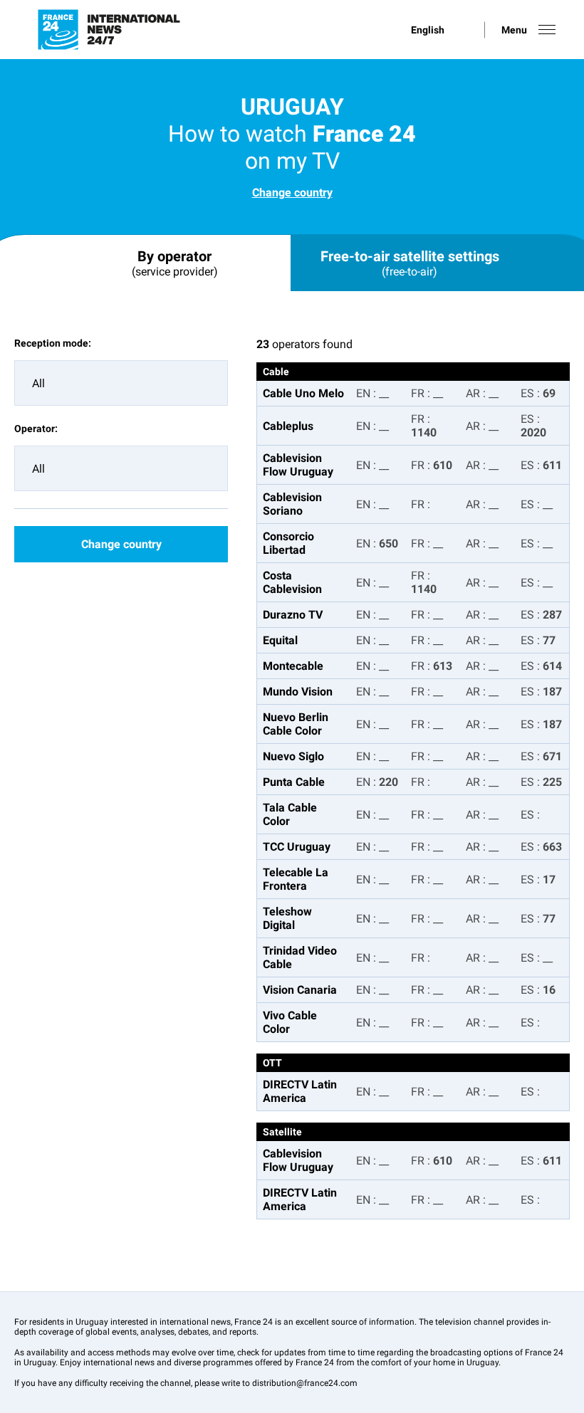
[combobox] (121, 383)
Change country (292, 192)
